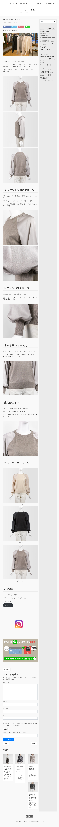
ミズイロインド (46, 69)
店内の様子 (44, 81)
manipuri (52, 41)
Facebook (7, 26)
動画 (49, 75)
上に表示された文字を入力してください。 (14, 732)
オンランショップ (49, 60)
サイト (5, 715)
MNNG (46, 43)
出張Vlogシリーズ (43, 75)
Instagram (32, 3)
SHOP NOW (8, 605)
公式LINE (39, 3)
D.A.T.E (50, 33)
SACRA (43, 47)
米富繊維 (52, 80)
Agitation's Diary (43, 29)
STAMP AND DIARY (45, 52)
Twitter (14, 26)
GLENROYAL (51, 37)
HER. (41, 39)
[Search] (54, 21)
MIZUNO (42, 43)
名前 (5, 701)
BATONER (47, 31)
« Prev (6, 743)
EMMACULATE (43, 35)
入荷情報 (44, 72)
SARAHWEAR (45, 50)
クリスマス (42, 62)
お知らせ (52, 59)
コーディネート (46, 65)
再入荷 (51, 72)
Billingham (42, 33)
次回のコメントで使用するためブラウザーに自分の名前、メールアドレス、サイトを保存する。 (20, 724)
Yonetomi (46, 58)
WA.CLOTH (42, 58)
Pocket (21, 26)
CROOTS (46, 33)
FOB (47, 35)
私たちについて (13, 3)
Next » (34, 743)
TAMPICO (42, 54)
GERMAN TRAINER (44, 37)
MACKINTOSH (45, 41)
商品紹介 (15, 30)
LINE (28, 26)
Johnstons (45, 39)
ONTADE (30, 9)
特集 (49, 80)
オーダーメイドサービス (49, 3)
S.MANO (49, 45)
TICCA (47, 54)
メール (5, 708)
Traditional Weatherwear (47, 56)
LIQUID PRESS (40, 821)
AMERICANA (51, 29)
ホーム (5, 3)
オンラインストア (23, 3)
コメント (6, 682)
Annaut (41, 31)
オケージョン (42, 60)
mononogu (51, 43)
